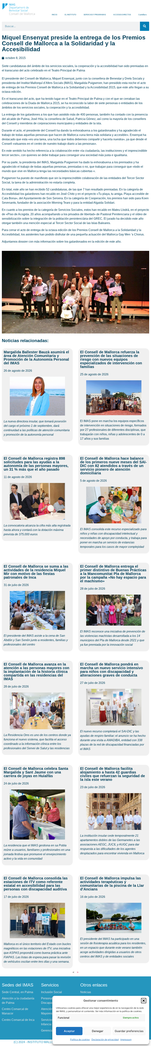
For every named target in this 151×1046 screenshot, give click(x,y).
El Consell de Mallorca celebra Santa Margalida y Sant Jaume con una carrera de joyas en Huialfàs (36, 772)
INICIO (54, 15)
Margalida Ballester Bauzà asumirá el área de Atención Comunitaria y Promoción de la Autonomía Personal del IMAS (36, 357)
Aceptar (69, 1031)
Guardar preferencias (129, 1031)
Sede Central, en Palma (17, 992)
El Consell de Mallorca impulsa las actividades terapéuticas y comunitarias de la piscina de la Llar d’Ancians (112, 883)
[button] (143, 1000)
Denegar (97, 1031)
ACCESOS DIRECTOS (122, 15)
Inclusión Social (51, 992)
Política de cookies (80, 1039)
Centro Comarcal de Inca (18, 1019)
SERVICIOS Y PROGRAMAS (95, 15)
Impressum (125, 1039)
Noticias (85, 992)
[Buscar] (144, 26)
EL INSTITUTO (70, 15)
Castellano (142, 15)
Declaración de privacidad (105, 1039)
